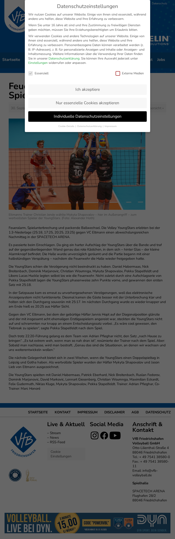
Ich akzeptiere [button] (87, 89)
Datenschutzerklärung (64, 58)
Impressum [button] (111, 126)
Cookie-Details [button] (66, 126)
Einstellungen (38, 63)
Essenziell (42, 73)
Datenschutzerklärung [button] (89, 126)
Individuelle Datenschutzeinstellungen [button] (87, 116)
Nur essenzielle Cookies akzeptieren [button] (87, 103)
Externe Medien (133, 73)
